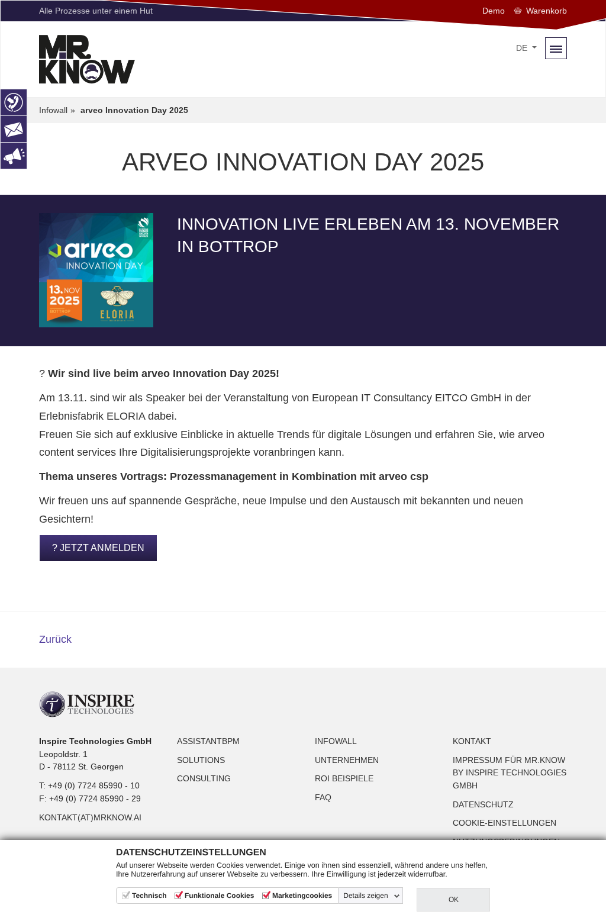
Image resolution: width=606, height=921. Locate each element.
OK (454, 900)
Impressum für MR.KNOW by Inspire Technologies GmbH (509, 772)
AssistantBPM (208, 741)
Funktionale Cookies (219, 895)
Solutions (201, 760)
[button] (526, 48)
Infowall (336, 741)
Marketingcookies (302, 895)
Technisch (149, 895)
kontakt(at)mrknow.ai (90, 817)
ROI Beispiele (344, 778)
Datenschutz (483, 804)
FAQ (323, 797)
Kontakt (472, 741)
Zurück (55, 639)
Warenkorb (546, 10)
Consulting (204, 778)
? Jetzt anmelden (98, 548)
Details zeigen (365, 895)
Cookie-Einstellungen (504, 822)
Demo (493, 10)
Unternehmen (347, 760)
